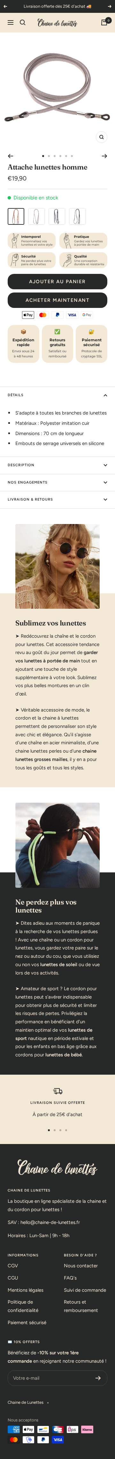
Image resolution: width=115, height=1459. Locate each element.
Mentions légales (25, 1290)
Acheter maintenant (57, 300)
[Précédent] (10, 156)
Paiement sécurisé (27, 1322)
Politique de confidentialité (23, 1306)
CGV (13, 1266)
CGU (13, 1278)
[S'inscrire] (98, 1378)
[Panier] (104, 22)
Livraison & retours (30, 499)
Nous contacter (81, 1266)
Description (21, 465)
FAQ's (70, 1278)
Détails (16, 395)
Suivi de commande (85, 1290)
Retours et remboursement (81, 1306)
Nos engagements (28, 482)
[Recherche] (23, 22)
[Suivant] (104, 156)
